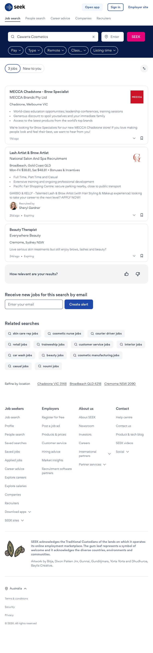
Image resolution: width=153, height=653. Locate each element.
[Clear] (93, 37)
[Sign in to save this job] (142, 138)
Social (120, 452)
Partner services (90, 464)
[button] (144, 68)
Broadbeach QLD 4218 (85, 384)
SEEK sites (12, 520)
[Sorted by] (144, 68)
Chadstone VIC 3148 (52, 384)
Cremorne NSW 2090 (120, 384)
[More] (134, 138)
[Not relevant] (138, 274)
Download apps (15, 512)
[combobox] (53, 37)
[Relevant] (126, 274)
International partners (87, 454)
